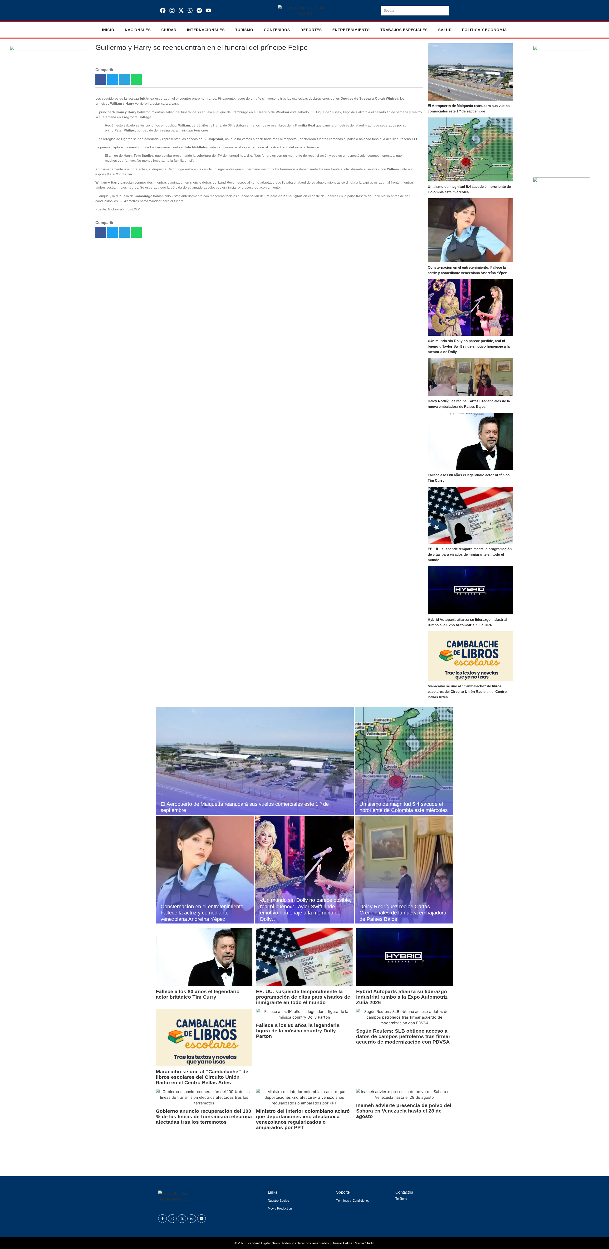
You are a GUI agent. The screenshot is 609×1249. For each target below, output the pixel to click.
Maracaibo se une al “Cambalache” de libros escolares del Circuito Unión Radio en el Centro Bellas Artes (467, 691)
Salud (445, 30)
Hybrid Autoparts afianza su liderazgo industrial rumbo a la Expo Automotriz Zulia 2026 (467, 622)
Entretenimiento (351, 30)
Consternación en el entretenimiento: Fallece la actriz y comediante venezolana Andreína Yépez (467, 270)
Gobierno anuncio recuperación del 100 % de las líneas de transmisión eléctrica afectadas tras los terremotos (204, 1116)
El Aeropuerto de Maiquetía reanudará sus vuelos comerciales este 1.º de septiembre (469, 108)
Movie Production (280, 1208)
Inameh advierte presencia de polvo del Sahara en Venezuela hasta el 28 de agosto (403, 1111)
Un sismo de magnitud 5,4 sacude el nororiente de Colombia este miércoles (469, 189)
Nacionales (138, 30)
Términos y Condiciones (352, 1200)
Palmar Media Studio (358, 1243)
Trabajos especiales (404, 30)
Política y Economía (484, 30)
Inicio (108, 30)
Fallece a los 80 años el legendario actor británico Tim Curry (469, 477)
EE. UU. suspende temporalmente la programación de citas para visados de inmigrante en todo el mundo (470, 554)
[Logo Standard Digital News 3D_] (304, 10)
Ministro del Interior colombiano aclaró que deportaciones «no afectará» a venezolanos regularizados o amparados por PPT (303, 1119)
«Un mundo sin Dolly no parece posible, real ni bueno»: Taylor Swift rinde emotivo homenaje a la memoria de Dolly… (469, 346)
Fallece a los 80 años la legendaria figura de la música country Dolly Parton (297, 1030)
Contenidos (277, 30)
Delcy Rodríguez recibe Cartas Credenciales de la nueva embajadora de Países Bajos (469, 403)
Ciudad (169, 30)
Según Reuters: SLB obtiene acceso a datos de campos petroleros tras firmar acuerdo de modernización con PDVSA (403, 1036)
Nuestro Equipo (278, 1200)
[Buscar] (444, 10)
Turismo (244, 30)
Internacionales (206, 30)
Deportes (311, 30)
